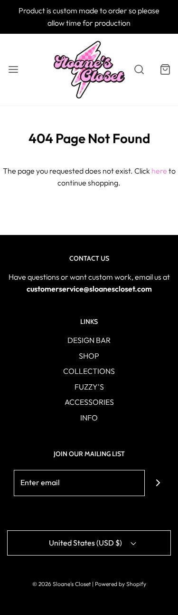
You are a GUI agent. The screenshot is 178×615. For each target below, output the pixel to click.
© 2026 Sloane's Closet (61, 583)
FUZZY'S (89, 386)
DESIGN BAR (89, 340)
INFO (89, 417)
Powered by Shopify (120, 583)
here (159, 171)
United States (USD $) (86, 542)
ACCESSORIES (89, 402)
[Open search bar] (139, 70)
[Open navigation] (13, 70)
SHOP (89, 356)
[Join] (158, 483)
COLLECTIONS (89, 371)
